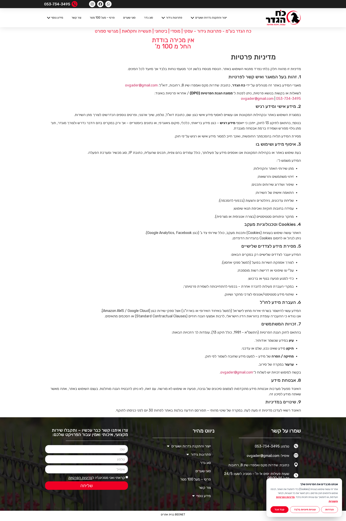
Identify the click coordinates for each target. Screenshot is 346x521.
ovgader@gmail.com (141, 85)
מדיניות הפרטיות (80, 477)
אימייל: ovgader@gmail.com (268, 455)
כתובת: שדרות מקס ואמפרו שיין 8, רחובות (258, 465)
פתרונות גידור (174, 17)
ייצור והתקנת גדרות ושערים (211, 17)
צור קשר (76, 17)
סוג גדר (148, 17)
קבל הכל (279, 509)
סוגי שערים (129, 17)
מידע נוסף (57, 17)
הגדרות (329, 509)
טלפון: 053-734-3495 (272, 446)
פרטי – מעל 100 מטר (102, 17)
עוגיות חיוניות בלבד (305, 509)
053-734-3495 (288, 98)
